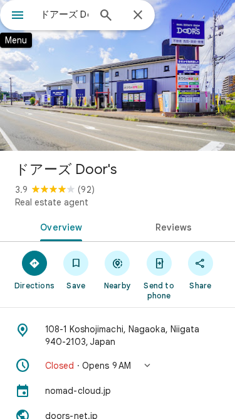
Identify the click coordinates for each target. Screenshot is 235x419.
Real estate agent (51, 202)
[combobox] (64, 14)
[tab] (59, 226)
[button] (117, 365)
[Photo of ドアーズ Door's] (117, 75)
